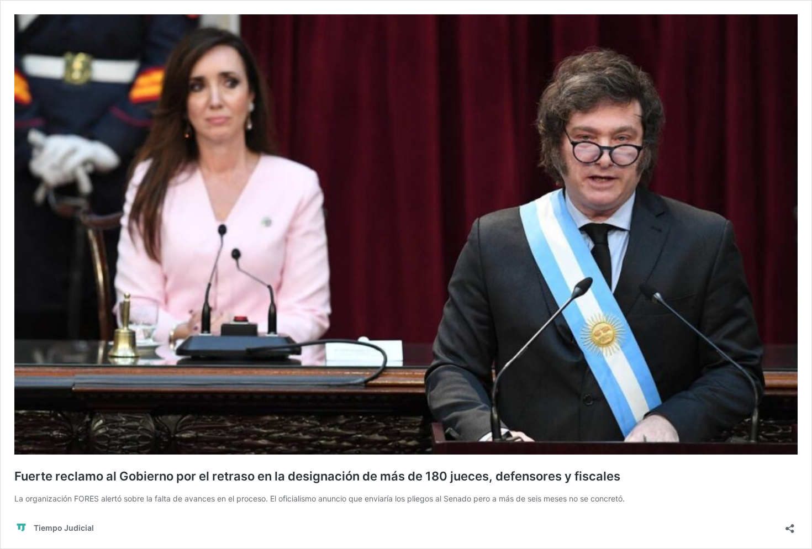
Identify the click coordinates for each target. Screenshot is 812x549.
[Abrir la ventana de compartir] (790, 525)
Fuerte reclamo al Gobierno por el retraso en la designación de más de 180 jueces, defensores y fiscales (317, 476)
